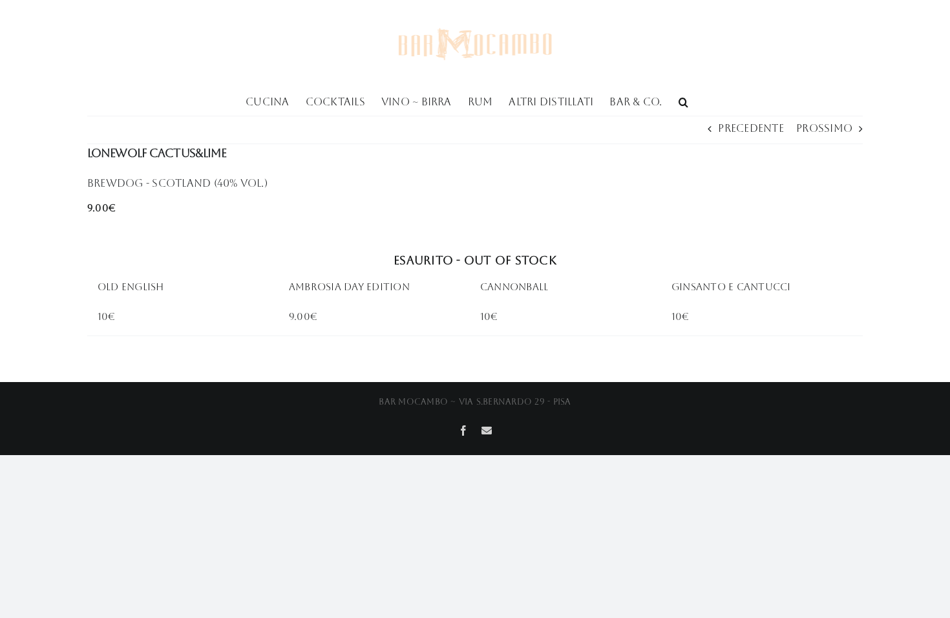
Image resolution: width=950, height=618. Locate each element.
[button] (683, 101)
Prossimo (824, 128)
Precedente (750, 128)
